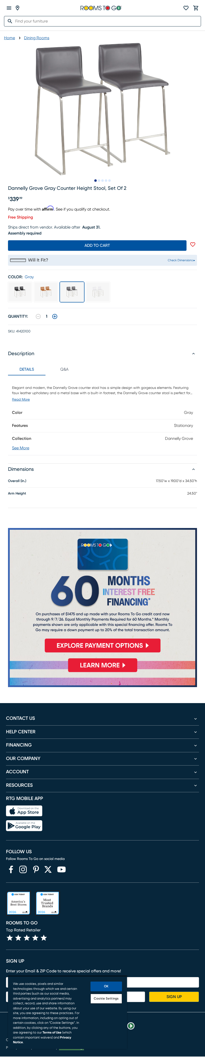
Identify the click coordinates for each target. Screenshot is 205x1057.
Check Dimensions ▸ (181, 260)
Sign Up (174, 997)
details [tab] (27, 369)
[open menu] (9, 8)
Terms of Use (52, 1032)
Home (9, 38)
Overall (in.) (17, 481)
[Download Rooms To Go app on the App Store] (24, 810)
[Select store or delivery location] (17, 7)
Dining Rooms (36, 38)
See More (20, 448)
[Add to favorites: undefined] (192, 244)
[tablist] (45, 369)
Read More (21, 399)
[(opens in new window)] (11, 869)
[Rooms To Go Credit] (102, 592)
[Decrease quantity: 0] (38, 316)
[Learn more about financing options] (102, 672)
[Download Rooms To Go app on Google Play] (24, 825)
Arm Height (17, 493)
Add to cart (97, 246)
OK (106, 986)
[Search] (8, 21)
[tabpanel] (102, 415)
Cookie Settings (106, 998)
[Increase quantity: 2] (54, 316)
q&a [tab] (64, 369)
